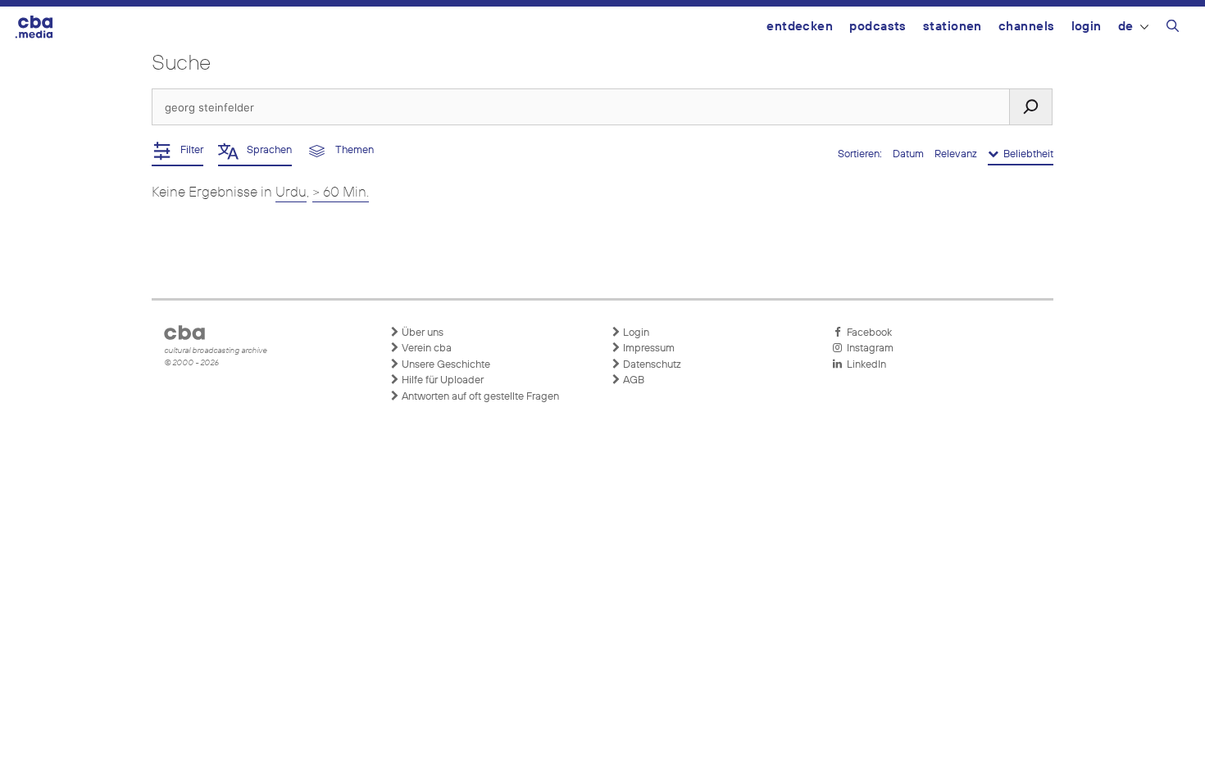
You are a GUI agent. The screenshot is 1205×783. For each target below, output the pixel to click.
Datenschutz (651, 365)
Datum (909, 154)
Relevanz (957, 154)
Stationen (952, 26)
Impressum (648, 348)
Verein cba (425, 348)
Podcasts (878, 26)
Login (1086, 26)
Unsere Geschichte (444, 365)
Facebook (867, 333)
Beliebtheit (1025, 154)
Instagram (868, 348)
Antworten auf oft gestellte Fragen (479, 397)
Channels (1026, 26)
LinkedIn (864, 365)
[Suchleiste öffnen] (1172, 29)
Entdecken (799, 26)
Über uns (421, 333)
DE (1126, 26)
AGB (632, 380)
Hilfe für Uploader (441, 380)
